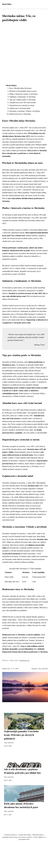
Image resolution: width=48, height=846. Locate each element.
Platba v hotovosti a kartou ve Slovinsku (23, 94)
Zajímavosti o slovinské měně (19, 108)
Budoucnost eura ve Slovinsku (20, 114)
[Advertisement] (24, 53)
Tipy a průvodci (43, 668)
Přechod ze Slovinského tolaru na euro (23, 91)
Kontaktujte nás (24, 660)
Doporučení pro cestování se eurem (21, 105)
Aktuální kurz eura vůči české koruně (22, 102)
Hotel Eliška (6, 4)
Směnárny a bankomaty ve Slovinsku (22, 97)
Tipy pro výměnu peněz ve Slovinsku (22, 100)
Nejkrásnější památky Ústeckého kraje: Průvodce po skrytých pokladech (21, 735)
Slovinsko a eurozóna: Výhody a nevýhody (24, 111)
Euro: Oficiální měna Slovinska (20, 88)
